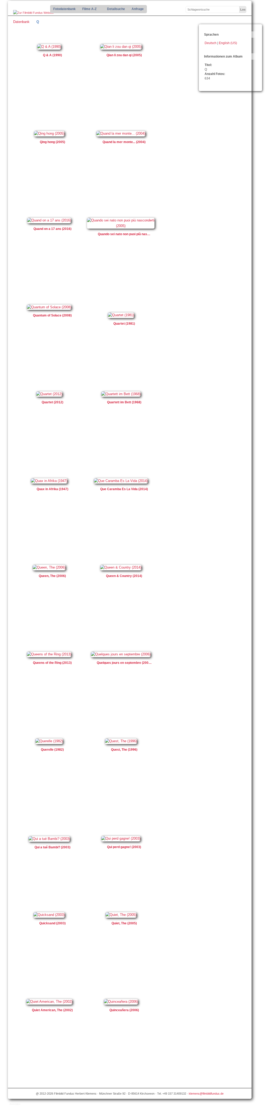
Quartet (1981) (124, 323)
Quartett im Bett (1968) (124, 402)
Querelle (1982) (52, 749)
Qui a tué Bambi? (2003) (52, 847)
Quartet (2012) (52, 402)
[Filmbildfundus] (33, 13)
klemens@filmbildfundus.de (206, 1093)
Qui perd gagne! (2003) (124, 847)
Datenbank (21, 22)
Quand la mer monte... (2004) (124, 142)
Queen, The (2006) (52, 576)
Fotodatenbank (64, 9)
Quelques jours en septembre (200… (124, 662)
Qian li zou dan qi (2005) (124, 55)
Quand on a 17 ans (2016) (52, 228)
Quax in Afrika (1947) (52, 489)
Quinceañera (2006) (124, 1010)
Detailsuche (116, 9)
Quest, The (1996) (124, 749)
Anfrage (138, 9)
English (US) (228, 43)
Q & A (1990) (52, 55)
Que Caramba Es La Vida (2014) (124, 489)
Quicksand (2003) (52, 923)
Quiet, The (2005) (124, 923)
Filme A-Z (88, 9)
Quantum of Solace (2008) (52, 315)
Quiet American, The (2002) (52, 1010)
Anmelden (14, 1104)
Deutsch (211, 43)
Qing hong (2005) (52, 142)
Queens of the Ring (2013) (52, 662)
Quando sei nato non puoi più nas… (124, 234)
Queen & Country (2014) (124, 576)
